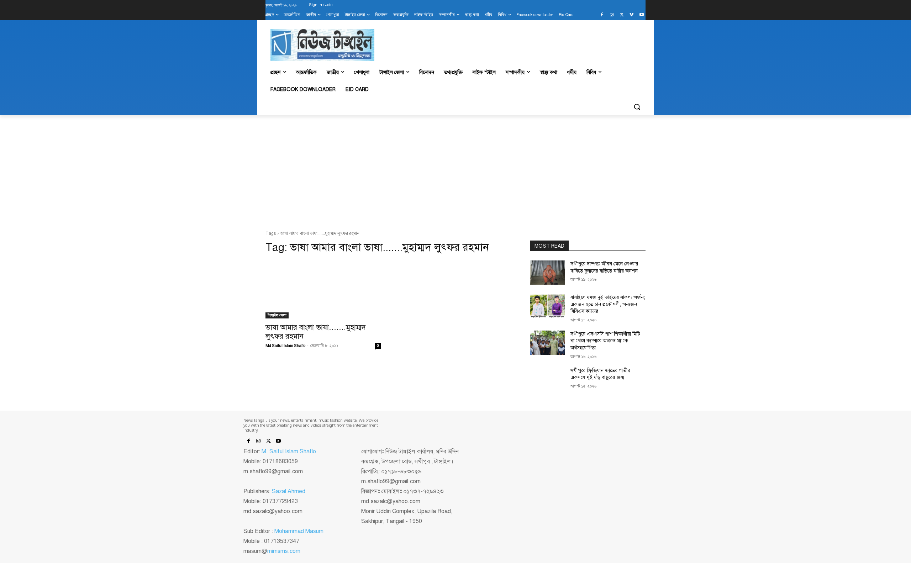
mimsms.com (283, 551)
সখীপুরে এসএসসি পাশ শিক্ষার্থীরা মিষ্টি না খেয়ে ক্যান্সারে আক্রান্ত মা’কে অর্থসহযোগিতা (605, 341)
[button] (637, 106)
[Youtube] (641, 15)
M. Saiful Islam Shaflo (289, 451)
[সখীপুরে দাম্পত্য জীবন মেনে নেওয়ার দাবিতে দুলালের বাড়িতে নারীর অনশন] (547, 272)
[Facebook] (602, 15)
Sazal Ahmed (288, 491)
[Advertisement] (455, 173)
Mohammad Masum (298, 531)
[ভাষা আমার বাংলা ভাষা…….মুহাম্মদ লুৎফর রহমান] (323, 289)
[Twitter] (622, 15)
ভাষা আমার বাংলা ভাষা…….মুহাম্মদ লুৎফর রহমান (315, 332)
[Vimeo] (631, 15)
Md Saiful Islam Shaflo (285, 345)
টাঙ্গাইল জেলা (277, 315)
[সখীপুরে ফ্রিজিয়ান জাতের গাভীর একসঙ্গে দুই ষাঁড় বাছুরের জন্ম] (547, 379)
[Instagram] (612, 15)
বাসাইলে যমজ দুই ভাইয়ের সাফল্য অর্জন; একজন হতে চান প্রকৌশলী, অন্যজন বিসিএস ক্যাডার (607, 304)
